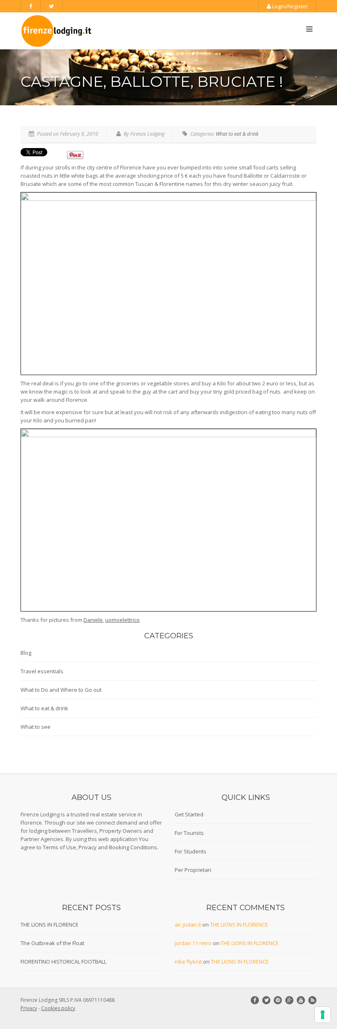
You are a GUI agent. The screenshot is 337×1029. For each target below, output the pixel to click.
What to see (36, 726)
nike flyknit (188, 961)
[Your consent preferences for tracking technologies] (322, 1014)
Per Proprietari (193, 870)
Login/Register (289, 6)
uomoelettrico (122, 619)
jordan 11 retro (193, 943)
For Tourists (189, 833)
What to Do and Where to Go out (61, 689)
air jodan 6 (188, 924)
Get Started (189, 814)
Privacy (87, 847)
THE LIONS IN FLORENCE (49, 924)
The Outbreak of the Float (52, 943)
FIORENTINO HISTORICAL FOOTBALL (63, 961)
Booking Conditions (133, 847)
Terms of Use (59, 847)
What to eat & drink (237, 133)
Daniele (93, 619)
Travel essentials (42, 671)
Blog (26, 652)
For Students (190, 851)
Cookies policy (58, 1008)
